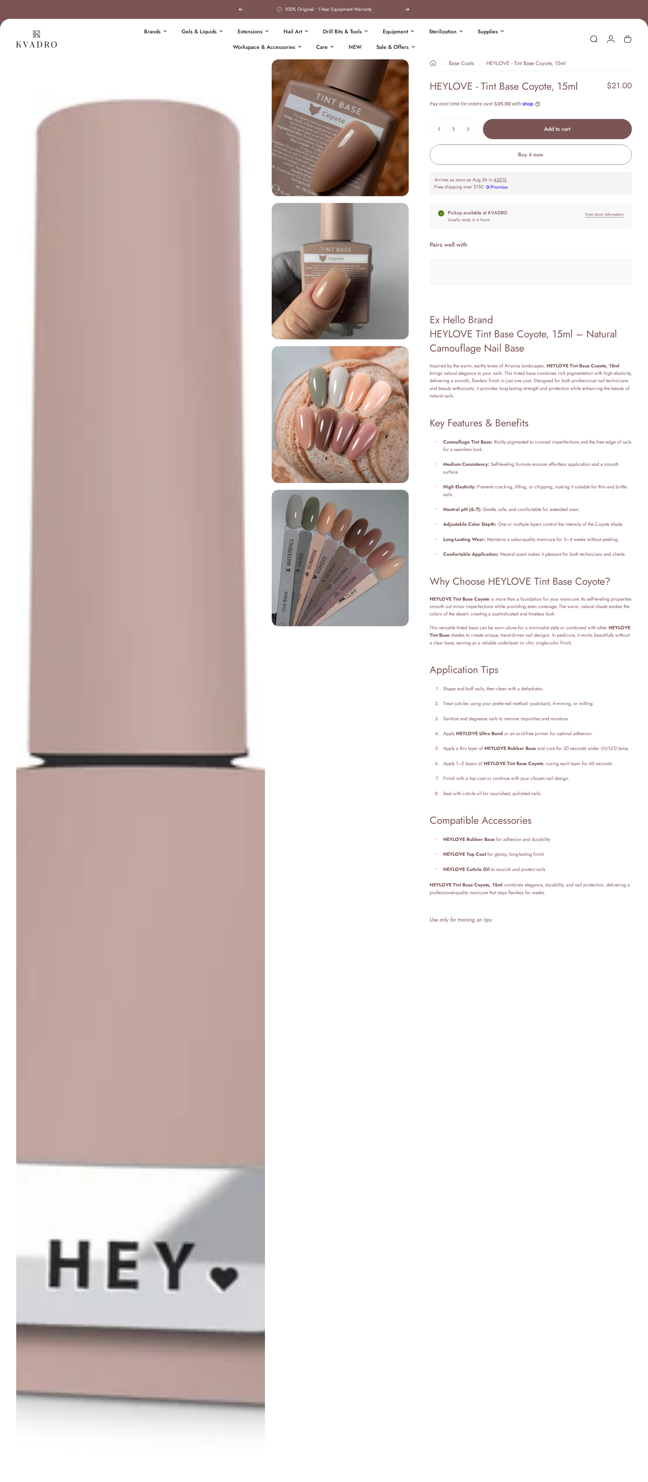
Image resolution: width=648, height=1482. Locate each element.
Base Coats (461, 63)
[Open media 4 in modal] (340, 414)
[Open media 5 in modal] (340, 558)
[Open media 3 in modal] (340, 271)
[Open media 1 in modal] (140, 767)
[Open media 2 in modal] (340, 127)
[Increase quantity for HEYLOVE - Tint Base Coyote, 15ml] (469, 129)
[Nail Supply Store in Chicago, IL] (36, 39)
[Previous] (241, 9)
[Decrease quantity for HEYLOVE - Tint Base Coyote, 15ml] (438, 129)
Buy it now (530, 154)
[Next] (407, 9)
